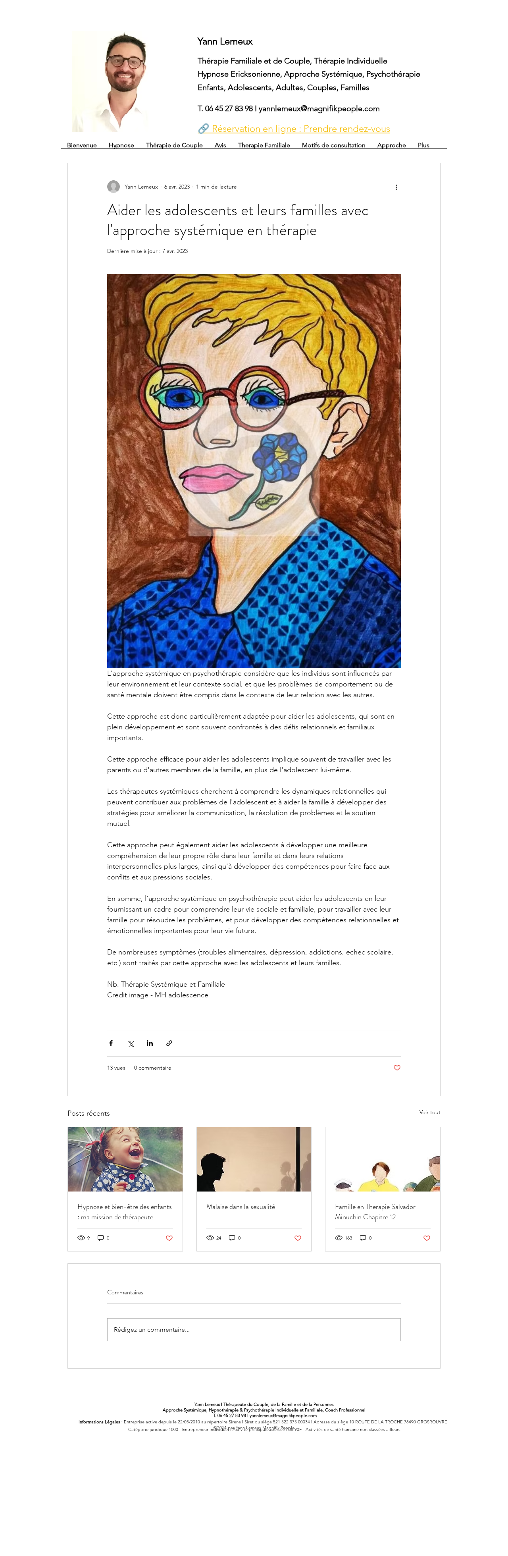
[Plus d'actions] (396, 186)
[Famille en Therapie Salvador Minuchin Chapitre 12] (382, 1159)
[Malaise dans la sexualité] (254, 1159)
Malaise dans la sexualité (240, 1206)
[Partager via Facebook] (111, 1043)
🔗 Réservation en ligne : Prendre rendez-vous (294, 128)
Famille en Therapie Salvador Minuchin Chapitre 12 (375, 1211)
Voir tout (430, 1112)
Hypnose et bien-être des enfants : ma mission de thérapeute (124, 1211)
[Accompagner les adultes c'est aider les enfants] (125, 1159)
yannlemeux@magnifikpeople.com (319, 108)
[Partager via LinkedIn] (150, 1043)
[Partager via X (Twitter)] (130, 1043)
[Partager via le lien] (169, 1043)
